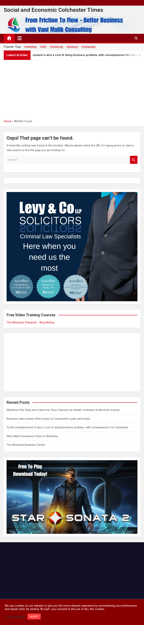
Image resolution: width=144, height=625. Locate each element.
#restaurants (89, 47)
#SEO (43, 47)
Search (133, 160)
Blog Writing (47, 322)
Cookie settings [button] (15, 616)
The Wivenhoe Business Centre (26, 445)
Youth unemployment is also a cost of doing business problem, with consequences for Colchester (67, 427)
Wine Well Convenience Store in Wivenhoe (32, 436)
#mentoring (56, 47)
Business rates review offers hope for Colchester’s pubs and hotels (48, 418)
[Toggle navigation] (20, 38)
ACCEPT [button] (34, 616)
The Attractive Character (22, 322)
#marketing (30, 47)
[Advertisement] (72, 91)
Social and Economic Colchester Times (53, 10)
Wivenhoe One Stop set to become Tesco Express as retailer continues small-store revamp (63, 410)
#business (72, 47)
